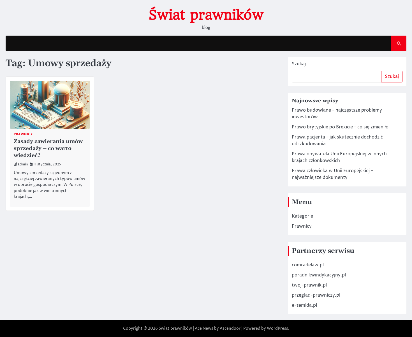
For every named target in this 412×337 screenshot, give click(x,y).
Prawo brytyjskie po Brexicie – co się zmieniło (340, 127)
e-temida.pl (304, 305)
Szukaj (299, 64)
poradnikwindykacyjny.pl (319, 275)
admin (23, 164)
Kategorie (302, 216)
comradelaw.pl (308, 265)
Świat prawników (206, 15)
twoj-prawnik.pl (309, 285)
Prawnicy (302, 226)
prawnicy (23, 134)
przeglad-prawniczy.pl (316, 295)
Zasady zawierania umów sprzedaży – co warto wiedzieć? (48, 148)
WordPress (277, 328)
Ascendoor (230, 328)
